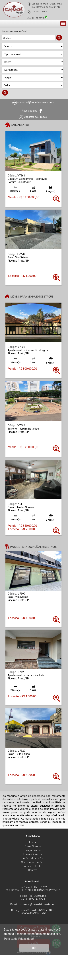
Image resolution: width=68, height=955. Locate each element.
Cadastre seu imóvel (32, 862)
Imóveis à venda (32, 854)
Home (32, 842)
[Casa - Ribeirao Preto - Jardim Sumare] (33, 479)
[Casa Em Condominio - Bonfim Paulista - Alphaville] (33, 151)
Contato (32, 870)
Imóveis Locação (33, 858)
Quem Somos (33, 846)
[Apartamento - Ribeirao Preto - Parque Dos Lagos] (33, 322)
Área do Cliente (32, 866)
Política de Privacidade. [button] (19, 938)
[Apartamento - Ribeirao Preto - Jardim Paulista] (33, 649)
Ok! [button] (34, 948)
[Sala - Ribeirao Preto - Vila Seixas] (33, 229)
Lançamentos (33, 850)
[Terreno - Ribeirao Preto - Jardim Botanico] (33, 401)
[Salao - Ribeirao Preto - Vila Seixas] (33, 728)
